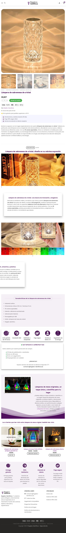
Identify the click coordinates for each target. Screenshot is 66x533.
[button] (7, 108)
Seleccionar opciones (33, 453)
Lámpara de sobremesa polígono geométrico (11, 450)
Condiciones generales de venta (21, 523)
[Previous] (4, 41)
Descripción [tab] (30, 147)
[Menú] (2, 3)
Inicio (2, 90)
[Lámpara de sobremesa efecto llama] (55, 437)
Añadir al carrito (16, 100)
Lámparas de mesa (43, 409)
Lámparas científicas (25, 90)
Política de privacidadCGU (38, 523)
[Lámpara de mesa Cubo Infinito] (33, 437)
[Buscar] (4, 2)
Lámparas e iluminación (12, 90)
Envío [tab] (37, 147)
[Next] (61, 41)
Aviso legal (50, 523)
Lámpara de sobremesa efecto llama (55, 450)
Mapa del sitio (44, 526)
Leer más (11, 455)
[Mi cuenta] (59, 3)
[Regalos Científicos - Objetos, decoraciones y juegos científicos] (33, 3)
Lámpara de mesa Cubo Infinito (33, 449)
